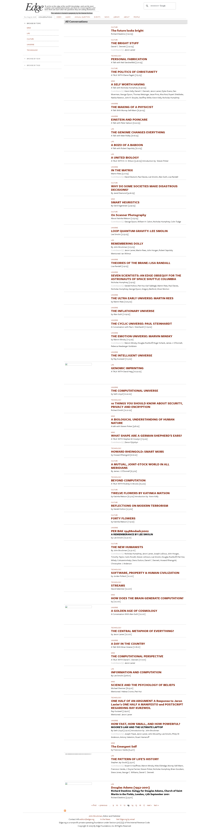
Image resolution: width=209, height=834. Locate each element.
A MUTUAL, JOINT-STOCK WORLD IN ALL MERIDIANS (140, 466)
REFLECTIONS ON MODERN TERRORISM (139, 505)
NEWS (106, 17)
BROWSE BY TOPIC (34, 23)
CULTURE (114, 27)
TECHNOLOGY (116, 56)
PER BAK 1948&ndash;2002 (130, 531)
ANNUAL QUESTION (82, 17)
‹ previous (103, 805)
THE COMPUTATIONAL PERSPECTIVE (137, 656)
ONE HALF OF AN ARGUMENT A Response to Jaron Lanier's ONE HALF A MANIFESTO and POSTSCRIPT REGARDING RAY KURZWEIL (147, 704)
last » (156, 805)
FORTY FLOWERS (123, 518)
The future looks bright (127, 30)
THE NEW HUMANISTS (127, 547)
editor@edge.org (87, 819)
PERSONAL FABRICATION (129, 59)
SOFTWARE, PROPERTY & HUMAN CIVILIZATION (145, 573)
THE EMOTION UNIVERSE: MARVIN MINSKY (141, 336)
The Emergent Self (124, 746)
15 (136, 805)
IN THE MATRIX (122, 170)
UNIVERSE (114, 103)
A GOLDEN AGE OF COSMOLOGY (134, 611)
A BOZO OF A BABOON (127, 145)
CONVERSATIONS (45, 17)
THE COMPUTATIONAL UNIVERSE (134, 390)
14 (132, 805)
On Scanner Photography (128, 215)
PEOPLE (137, 17)
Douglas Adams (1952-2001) (130, 787)
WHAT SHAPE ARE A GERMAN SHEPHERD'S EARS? (146, 435)
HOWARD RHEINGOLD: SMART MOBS (137, 451)
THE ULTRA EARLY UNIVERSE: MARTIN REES (142, 298)
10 (117, 805)
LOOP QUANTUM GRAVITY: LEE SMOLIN (139, 231)
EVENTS (97, 17)
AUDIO (68, 17)
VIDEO (58, 17)
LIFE (112, 129)
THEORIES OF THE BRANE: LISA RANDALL (140, 263)
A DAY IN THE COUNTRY (128, 643)
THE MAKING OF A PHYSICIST (132, 107)
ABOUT (127, 17)
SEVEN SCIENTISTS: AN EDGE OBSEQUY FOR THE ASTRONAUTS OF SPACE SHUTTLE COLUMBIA (146, 277)
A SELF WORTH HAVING (128, 84)
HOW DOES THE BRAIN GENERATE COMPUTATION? (147, 598)
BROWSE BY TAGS (33, 65)
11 (120, 805)
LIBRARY (116, 17)
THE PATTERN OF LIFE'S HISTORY (135, 759)
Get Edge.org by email (125, 819)
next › (149, 805)
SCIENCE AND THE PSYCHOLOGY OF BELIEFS (143, 685)
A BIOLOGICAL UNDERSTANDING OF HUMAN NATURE (142, 421)
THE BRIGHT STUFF (125, 43)
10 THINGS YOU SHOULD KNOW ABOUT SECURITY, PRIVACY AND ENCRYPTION (147, 405)
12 (124, 805)
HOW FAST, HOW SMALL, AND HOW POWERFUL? (145, 724)
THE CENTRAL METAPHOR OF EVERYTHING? (142, 631)
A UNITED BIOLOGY (125, 157)
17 (144, 805)
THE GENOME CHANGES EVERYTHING (138, 132)
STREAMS (118, 585)
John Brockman (95, 815)
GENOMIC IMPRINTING (127, 368)
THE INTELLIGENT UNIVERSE (131, 355)
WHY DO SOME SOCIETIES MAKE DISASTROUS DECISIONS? (144, 188)
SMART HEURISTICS (125, 202)
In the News (105, 819)
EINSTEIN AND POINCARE (129, 119)
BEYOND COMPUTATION (128, 480)
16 (140, 805)
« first (94, 805)
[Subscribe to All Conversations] (65, 810)
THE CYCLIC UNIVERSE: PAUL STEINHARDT (141, 323)
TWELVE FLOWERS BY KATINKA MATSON (140, 493)
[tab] (42, 23)
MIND (113, 81)
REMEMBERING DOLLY (127, 243)
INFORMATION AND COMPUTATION (136, 672)
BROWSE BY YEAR (33, 58)
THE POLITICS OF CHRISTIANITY (134, 72)
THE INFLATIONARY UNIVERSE (132, 311)
